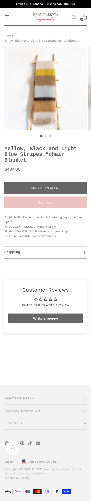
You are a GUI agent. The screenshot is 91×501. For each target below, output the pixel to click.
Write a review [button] (45, 318)
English (9, 461)
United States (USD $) (41, 461)
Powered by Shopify (16, 478)
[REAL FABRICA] (45, 17)
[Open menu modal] (7, 17)
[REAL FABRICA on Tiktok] (30, 444)
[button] (74, 17)
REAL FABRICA (37, 469)
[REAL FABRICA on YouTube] (38, 444)
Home (8, 36)
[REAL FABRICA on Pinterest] (23, 444)
